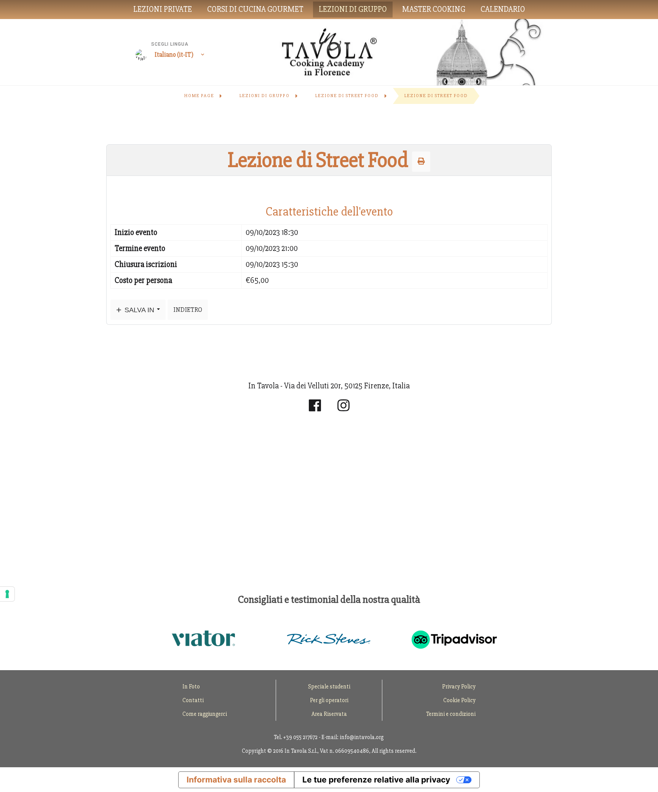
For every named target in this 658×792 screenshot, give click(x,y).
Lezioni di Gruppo (353, 9)
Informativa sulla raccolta (236, 779)
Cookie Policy (459, 700)
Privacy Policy (459, 686)
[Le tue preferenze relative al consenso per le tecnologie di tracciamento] (7, 594)
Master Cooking (433, 9)
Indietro (187, 309)
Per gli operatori (329, 700)
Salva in (139, 310)
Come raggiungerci (204, 714)
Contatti (193, 700)
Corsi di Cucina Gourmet (255, 9)
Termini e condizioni (451, 714)
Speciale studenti (329, 686)
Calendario (503, 9)
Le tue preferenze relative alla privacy (376, 779)
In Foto (191, 686)
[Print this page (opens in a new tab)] (421, 161)
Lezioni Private (162, 9)
